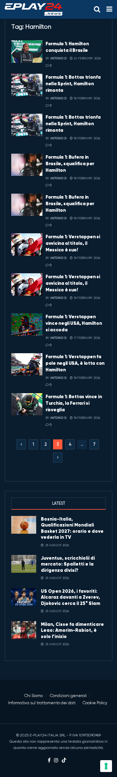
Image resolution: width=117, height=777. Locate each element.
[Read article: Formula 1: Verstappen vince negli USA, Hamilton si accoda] (26, 324)
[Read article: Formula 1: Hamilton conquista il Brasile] (26, 51)
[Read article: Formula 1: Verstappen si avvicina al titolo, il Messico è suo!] (26, 244)
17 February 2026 (86, 337)
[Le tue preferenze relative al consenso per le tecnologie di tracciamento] (106, 766)
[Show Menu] (109, 9)
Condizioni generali (68, 695)
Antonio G (58, 58)
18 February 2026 (86, 98)
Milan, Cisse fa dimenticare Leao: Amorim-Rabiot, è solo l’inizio (72, 630)
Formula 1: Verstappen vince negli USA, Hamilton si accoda (74, 323)
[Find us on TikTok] (64, 760)
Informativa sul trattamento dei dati (42, 702)
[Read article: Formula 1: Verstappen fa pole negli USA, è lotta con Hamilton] (26, 364)
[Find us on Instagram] (56, 760)
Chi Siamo (33, 695)
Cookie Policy (95, 702)
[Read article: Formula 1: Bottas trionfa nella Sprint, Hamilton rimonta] (26, 85)
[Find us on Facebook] (49, 760)
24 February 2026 (87, 58)
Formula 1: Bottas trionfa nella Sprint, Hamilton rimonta (73, 83)
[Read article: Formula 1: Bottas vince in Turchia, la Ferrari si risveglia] (26, 404)
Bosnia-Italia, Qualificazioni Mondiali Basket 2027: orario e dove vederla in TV (72, 528)
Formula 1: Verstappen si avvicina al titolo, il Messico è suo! (73, 243)
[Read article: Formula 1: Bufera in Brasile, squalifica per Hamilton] (26, 165)
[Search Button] (97, 9)
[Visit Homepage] (34, 9)
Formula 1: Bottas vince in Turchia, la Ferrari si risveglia (74, 403)
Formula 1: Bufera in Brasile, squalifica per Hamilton (70, 163)
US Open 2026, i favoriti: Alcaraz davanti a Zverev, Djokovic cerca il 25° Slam (70, 597)
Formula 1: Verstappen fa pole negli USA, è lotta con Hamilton (75, 363)
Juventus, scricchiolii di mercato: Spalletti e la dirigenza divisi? (68, 564)
